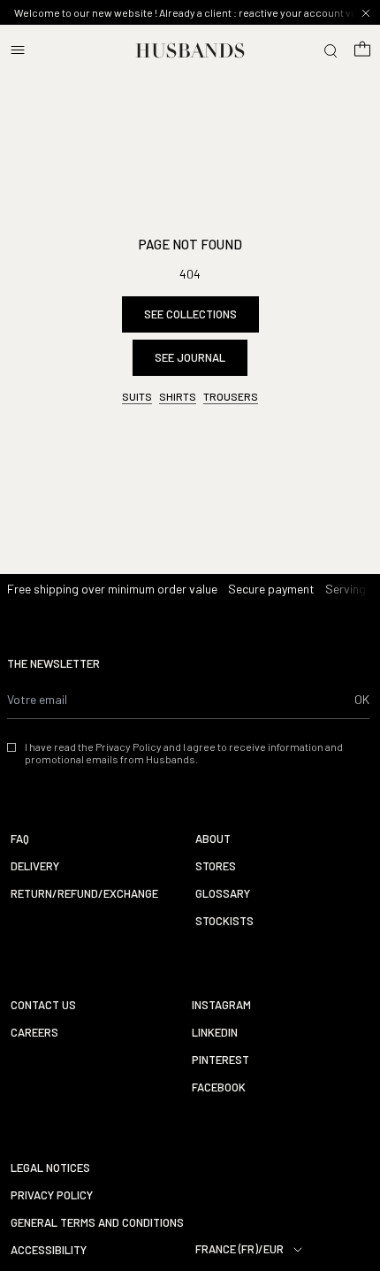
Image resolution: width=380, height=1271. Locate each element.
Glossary (222, 893)
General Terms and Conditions (97, 1222)
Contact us (43, 1005)
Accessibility (49, 1250)
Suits (137, 396)
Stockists (224, 921)
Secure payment (271, 588)
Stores (215, 866)
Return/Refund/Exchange (84, 893)
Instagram (221, 1005)
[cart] (362, 50)
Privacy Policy (52, 1195)
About (213, 839)
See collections (190, 314)
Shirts (177, 396)
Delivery (35, 866)
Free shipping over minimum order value (112, 588)
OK (361, 699)
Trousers (230, 396)
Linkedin (215, 1032)
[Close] (366, 13)
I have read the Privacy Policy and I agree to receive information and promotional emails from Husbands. (184, 752)
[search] (330, 50)
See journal (190, 357)
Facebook (219, 1087)
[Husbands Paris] (190, 50)
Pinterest (220, 1060)
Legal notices (50, 1168)
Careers (34, 1032)
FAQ (20, 839)
